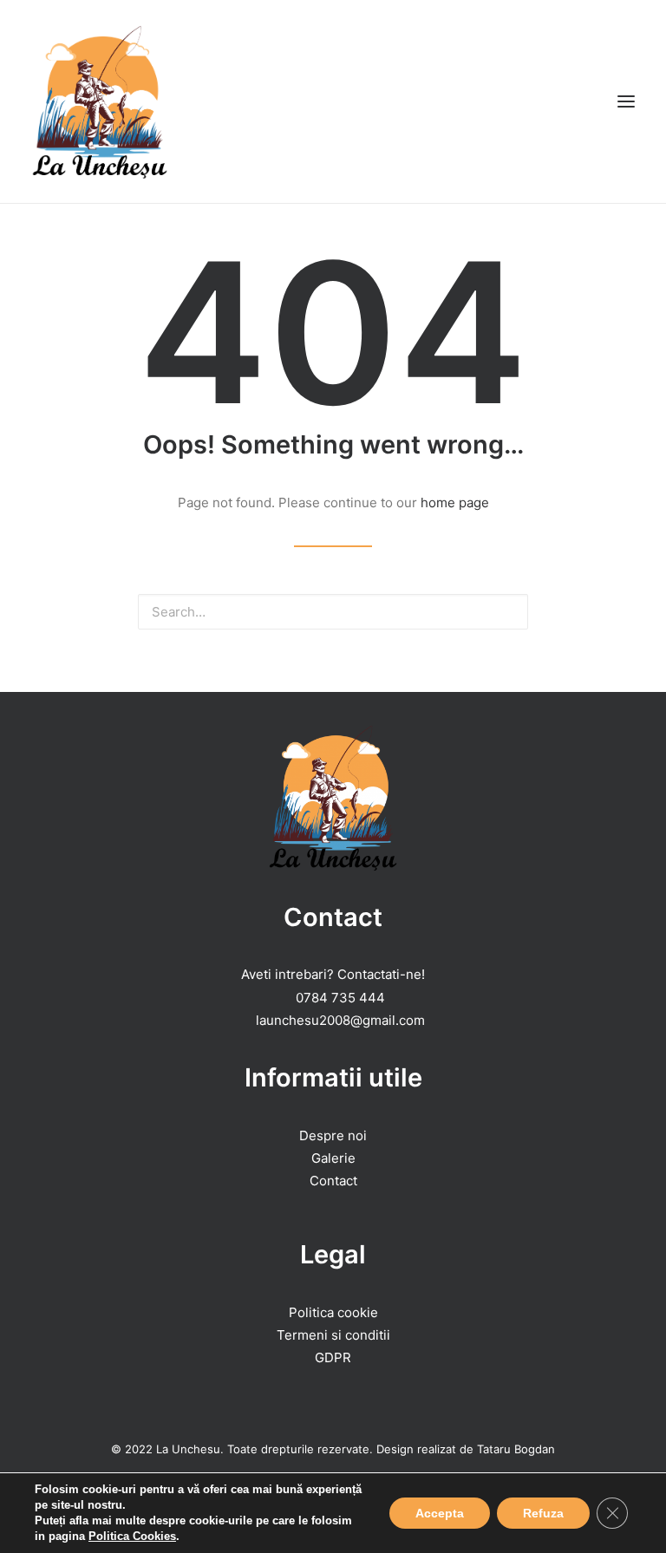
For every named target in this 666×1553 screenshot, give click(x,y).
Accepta (439, 1513)
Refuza (543, 1513)
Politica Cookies (132, 1536)
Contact (333, 1180)
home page (455, 502)
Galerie (333, 1158)
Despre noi (333, 1135)
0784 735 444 (340, 997)
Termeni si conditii (333, 1335)
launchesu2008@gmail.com (340, 1020)
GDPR (333, 1357)
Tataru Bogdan (516, 1449)
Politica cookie (333, 1312)
